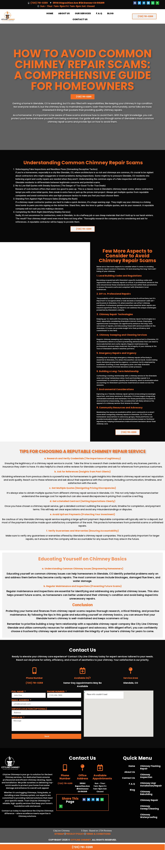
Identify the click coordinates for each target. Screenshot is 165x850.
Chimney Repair (149, 800)
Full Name (18, 692)
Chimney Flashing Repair (150, 767)
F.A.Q (99, 13)
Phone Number (56, 692)
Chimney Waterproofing (148, 816)
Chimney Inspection (146, 776)
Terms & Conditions (98, 833)
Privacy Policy (75, 833)
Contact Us (80, 19)
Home (49, 13)
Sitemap (59, 833)
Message (17, 717)
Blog (110, 13)
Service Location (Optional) (29, 709)
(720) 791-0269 (39, 2)
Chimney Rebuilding (146, 793)
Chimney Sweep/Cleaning (149, 807)
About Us (64, 13)
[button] (135, 3)
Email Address (21, 700)
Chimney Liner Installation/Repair (151, 784)
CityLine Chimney (81, 839)
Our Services (83, 13)
